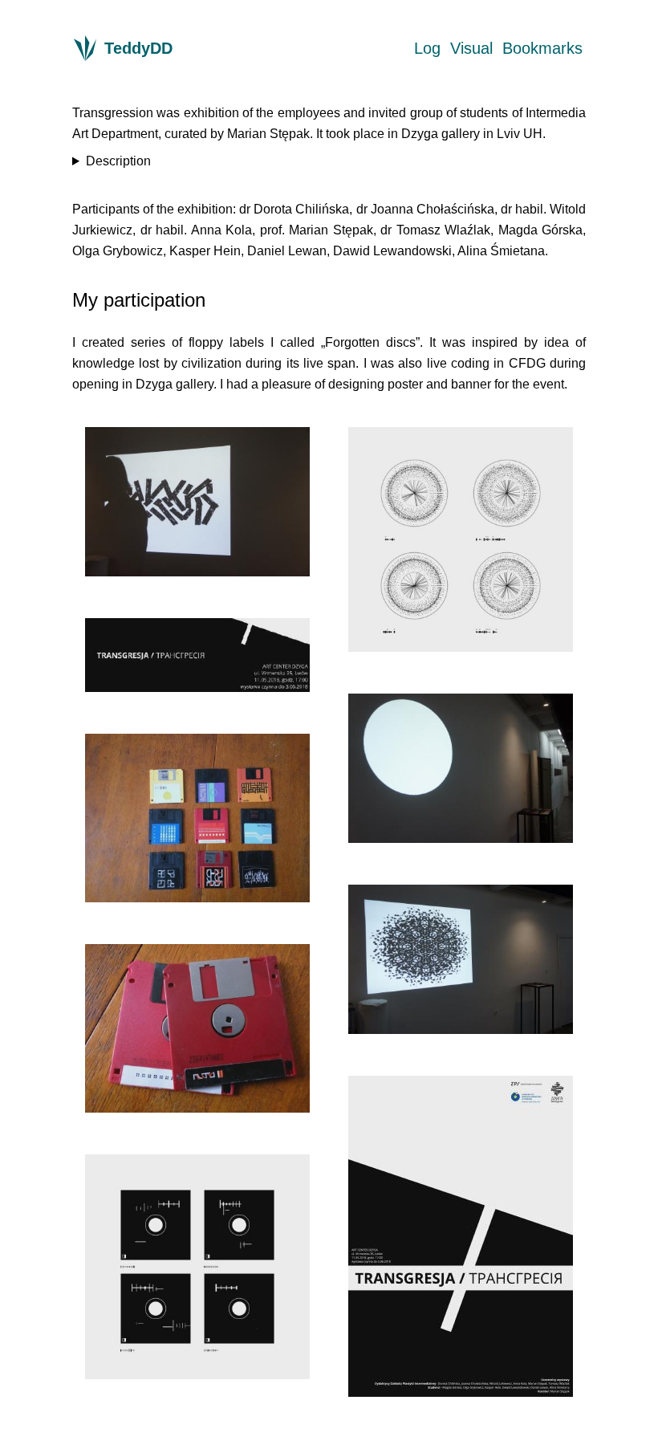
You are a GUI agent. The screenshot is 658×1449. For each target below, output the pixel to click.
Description (118, 161)
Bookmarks (542, 48)
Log (427, 48)
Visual (471, 48)
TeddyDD (138, 48)
